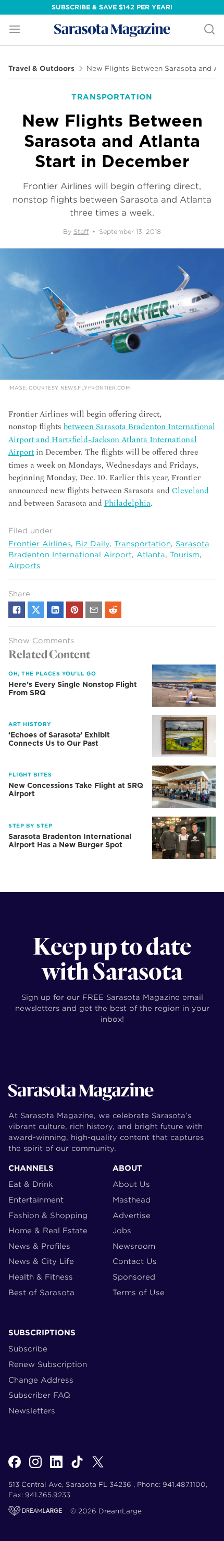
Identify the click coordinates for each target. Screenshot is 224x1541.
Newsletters (31, 1410)
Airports (24, 565)
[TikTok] (77, 1467)
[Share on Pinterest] (74, 610)
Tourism (185, 554)
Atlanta (150, 554)
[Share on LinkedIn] (55, 610)
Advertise (132, 1215)
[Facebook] (14, 1467)
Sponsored (134, 1276)
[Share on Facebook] (16, 610)
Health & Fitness (40, 1276)
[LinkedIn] (56, 1467)
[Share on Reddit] (113, 610)
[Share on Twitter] (36, 610)
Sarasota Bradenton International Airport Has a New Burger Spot (69, 840)
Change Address (40, 1379)
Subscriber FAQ (39, 1394)
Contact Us (135, 1261)
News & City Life (41, 1261)
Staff (81, 231)
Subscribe (27, 1348)
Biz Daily (92, 544)
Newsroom (134, 1246)
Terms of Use (139, 1292)
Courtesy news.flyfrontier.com (79, 388)
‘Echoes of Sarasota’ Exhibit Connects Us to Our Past (59, 739)
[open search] (209, 30)
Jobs (122, 1230)
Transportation (142, 544)
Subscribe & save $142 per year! (112, 7)
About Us (131, 1184)
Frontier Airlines (39, 544)
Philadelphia (127, 503)
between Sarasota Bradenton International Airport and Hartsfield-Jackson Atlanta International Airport (111, 439)
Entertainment (36, 1199)
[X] (98, 1467)
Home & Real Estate (48, 1230)
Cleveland (190, 490)
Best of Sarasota (41, 1292)
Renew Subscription (47, 1364)
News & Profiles (39, 1246)
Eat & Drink (30, 1184)
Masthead (132, 1199)
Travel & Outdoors (41, 68)
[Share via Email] (93, 610)
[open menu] (14, 30)
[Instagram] (35, 1467)
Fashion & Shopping (48, 1215)
